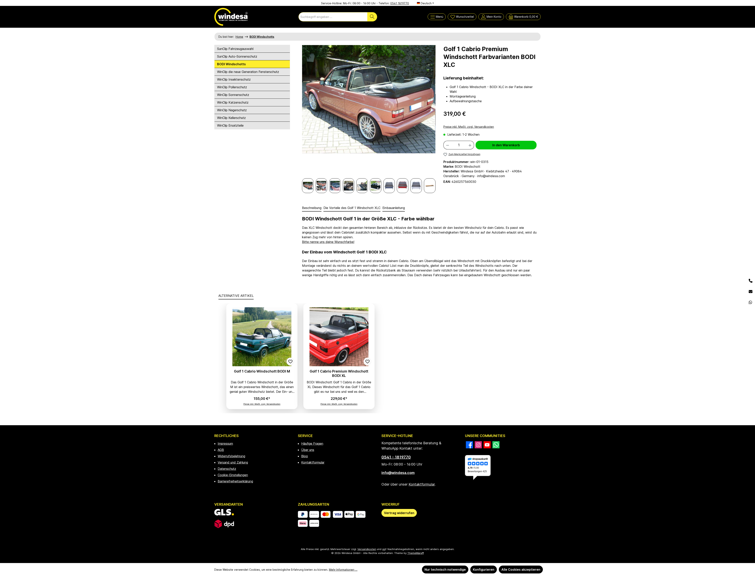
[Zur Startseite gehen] (231, 17)
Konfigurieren (483, 569)
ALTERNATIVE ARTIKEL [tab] (236, 296)
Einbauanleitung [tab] (393, 208)
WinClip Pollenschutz (232, 87)
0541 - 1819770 (396, 457)
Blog (304, 456)
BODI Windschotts (231, 64)
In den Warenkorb (506, 145)
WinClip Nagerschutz (232, 110)
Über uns (307, 450)
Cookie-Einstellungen (233, 475)
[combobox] (332, 16)
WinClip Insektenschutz (234, 79)
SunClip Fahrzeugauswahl (235, 49)
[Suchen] (372, 16)
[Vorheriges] (305, 111)
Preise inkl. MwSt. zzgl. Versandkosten (468, 126)
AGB (221, 450)
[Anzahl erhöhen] (470, 145)
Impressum (225, 443)
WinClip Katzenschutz (233, 102)
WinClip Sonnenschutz (233, 95)
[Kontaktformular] (750, 291)
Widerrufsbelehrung (231, 456)
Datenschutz (227, 469)
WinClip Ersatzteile (230, 125)
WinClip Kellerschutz (231, 118)
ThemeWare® (415, 553)
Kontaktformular (312, 462)
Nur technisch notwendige (445, 569)
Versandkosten (366, 549)
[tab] (311, 208)
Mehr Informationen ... (343, 569)
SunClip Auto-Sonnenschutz (237, 56)
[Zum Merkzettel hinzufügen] (290, 361)
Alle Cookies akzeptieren (520, 569)
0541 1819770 (399, 3)
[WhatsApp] (750, 302)
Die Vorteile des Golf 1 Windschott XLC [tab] (351, 208)
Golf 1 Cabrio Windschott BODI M (262, 371)
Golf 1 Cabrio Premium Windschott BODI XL (339, 373)
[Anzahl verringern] (447, 145)
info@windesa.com (398, 473)
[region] (368, 119)
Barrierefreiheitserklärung (235, 481)
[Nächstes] (433, 111)
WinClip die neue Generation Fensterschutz (248, 72)
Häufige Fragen (312, 443)
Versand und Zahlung (233, 462)
